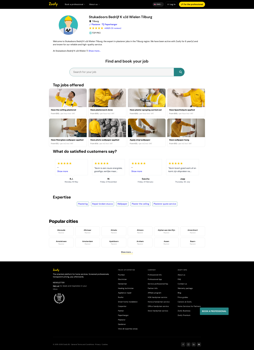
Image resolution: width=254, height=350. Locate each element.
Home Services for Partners (189, 306)
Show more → (127, 252)
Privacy (98, 344)
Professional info (155, 275)
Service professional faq (158, 284)
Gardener (122, 324)
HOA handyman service (157, 297)
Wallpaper (122, 203)
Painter (121, 311)
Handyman (122, 284)
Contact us (182, 284)
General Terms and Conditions (82, 344)
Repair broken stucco (102, 203)
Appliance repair (124, 293)
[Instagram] (188, 344)
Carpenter (122, 306)
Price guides (183, 297)
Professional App (155, 279)
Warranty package (185, 288)
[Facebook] (183, 344)
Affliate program (154, 293)
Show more (62, 171)
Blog (179, 293)
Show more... (95, 50)
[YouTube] (199, 344)
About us (181, 275)
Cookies (105, 344)
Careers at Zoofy (185, 302)
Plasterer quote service (165, 203)
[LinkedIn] (194, 344)
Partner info (153, 288)
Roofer (121, 297)
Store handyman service (158, 311)
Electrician (122, 279)
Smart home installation (128, 302)
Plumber (121, 275)
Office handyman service (158, 306)
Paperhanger (123, 315)
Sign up (56, 286)
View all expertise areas (128, 329)
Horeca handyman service (159, 302)
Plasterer (121, 320)
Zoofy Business (184, 311)
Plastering (83, 203)
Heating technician (126, 288)
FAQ (179, 279)
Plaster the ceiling (140, 203)
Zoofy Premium (184, 315)
